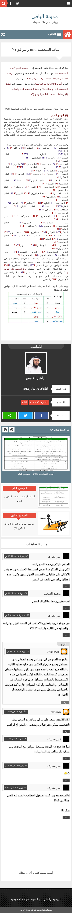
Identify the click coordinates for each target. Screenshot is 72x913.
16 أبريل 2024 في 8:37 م (15, 787)
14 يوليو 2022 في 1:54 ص (16, 765)
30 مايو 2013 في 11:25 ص (16, 593)
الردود (63, 644)
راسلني (47, 899)
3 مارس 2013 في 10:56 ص (16, 556)
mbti (24, 402)
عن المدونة (36, 899)
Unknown (52, 651)
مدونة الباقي (44, 16)
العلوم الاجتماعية (38, 402)
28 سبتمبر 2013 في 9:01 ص (17, 615)
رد (66, 586)
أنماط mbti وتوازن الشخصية (48, 84)
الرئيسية (57, 899)
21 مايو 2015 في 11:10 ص (18, 651)
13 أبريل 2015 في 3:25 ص (16, 711)
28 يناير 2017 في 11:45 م (15, 738)
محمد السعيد (52, 593)
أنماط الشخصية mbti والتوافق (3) (47, 94)
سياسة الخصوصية (20, 899)
